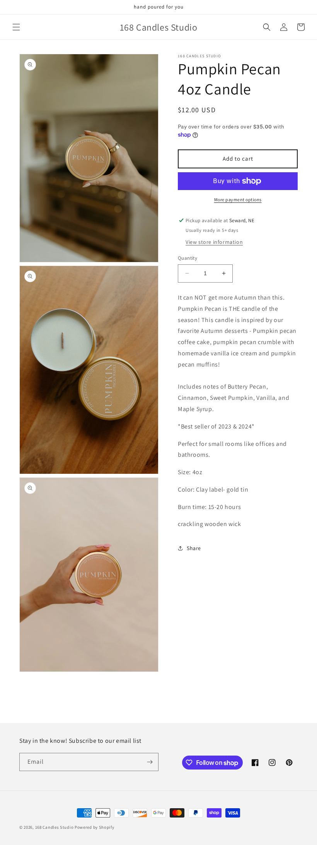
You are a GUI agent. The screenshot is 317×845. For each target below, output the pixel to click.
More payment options (238, 199)
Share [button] (194, 548)
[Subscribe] (149, 762)
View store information (214, 241)
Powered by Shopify (94, 827)
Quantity (187, 258)
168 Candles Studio (54, 827)
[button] (16, 27)
